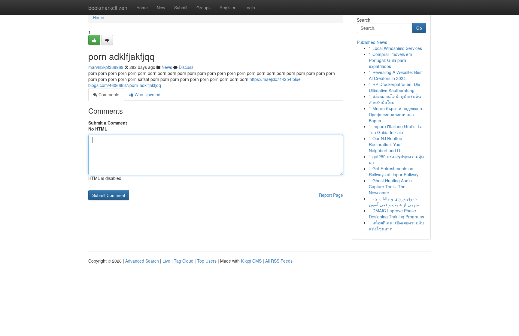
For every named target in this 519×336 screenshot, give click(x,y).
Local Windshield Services (397, 48)
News (167, 67)
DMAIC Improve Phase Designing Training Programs (396, 214)
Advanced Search (142, 261)
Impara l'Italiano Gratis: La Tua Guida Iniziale (396, 129)
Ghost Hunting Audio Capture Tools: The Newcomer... (390, 186)
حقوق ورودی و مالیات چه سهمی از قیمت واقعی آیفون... (396, 202)
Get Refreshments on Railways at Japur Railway (393, 171)
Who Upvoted (146, 94)
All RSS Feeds (279, 261)
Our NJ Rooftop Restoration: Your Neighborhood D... (386, 144)
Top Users (207, 261)
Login (249, 8)
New (161, 8)
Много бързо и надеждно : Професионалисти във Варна (396, 114)
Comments (108, 94)
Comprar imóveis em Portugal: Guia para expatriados (390, 60)
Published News (372, 42)
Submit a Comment (107, 123)
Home (142, 8)
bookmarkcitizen (107, 7)
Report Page (331, 195)
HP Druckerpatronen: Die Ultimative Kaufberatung (394, 87)
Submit (180, 8)
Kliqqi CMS (251, 261)
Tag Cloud (183, 261)
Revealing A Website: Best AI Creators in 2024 (396, 75)
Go (419, 28)
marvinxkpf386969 (105, 67)
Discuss (186, 67)
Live (166, 261)
